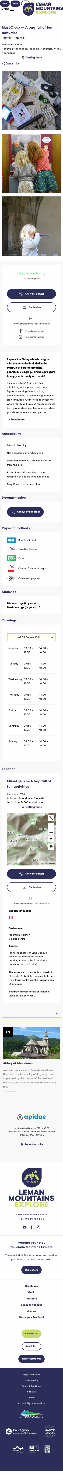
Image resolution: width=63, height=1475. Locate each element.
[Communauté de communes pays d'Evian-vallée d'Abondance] (31, 1414)
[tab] (28, 637)
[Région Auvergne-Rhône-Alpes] (21, 1431)
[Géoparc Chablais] (18, 1449)
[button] (18, 63)
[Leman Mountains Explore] (43, 9)
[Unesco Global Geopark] (34, 1449)
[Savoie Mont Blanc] (50, 1431)
